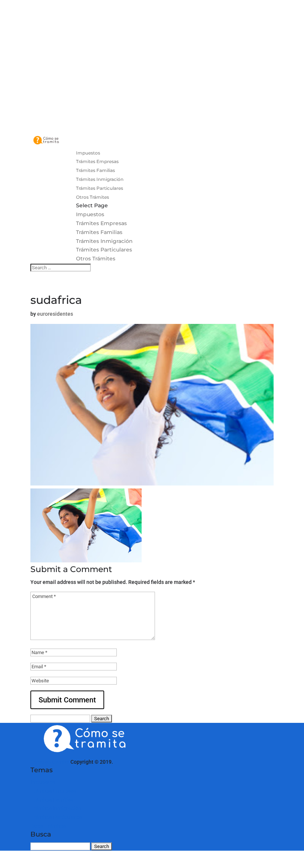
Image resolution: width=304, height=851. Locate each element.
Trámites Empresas (97, 161)
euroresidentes (55, 314)
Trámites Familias (95, 170)
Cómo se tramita (49, 762)
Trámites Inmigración (99, 179)
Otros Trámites (92, 197)
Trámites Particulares (99, 188)
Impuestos (88, 153)
